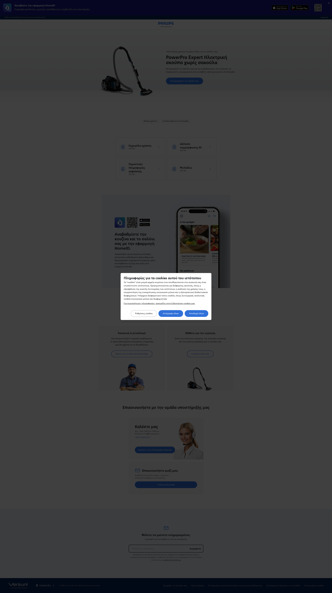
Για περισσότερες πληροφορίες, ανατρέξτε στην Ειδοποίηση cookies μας (159, 303)
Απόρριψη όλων (171, 313)
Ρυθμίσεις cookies (144, 313)
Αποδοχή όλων (196, 313)
